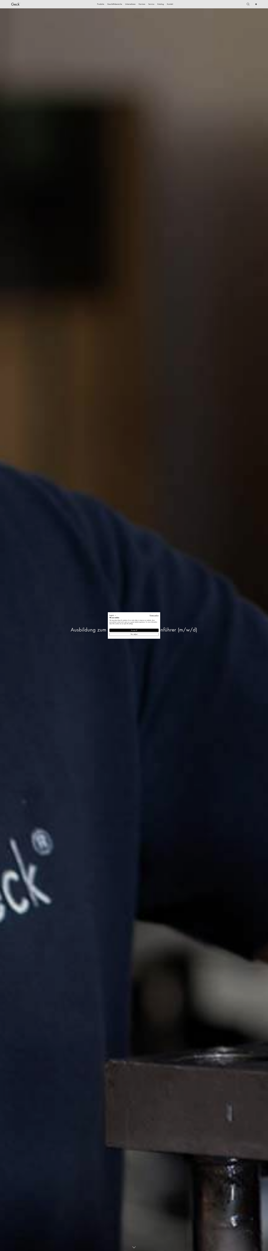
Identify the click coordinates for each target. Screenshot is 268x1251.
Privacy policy (154, 615)
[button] (112, 615)
